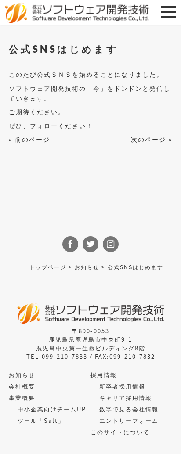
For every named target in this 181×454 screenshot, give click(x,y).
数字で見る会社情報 (129, 409)
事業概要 (22, 397)
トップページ (47, 267)
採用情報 (103, 375)
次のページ (148, 139)
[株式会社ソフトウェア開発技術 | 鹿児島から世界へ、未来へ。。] (76, 13)
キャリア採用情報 (125, 397)
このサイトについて (120, 432)
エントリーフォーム (129, 420)
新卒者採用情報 (122, 386)
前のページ (32, 139)
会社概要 (22, 386)
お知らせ (87, 267)
